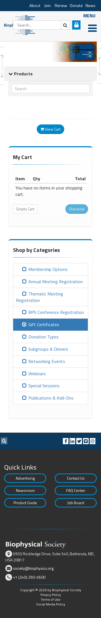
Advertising (25, 478)
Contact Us (76, 478)
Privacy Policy (50, 594)
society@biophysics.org (33, 568)
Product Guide (25, 503)
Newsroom (25, 490)
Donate (76, 6)
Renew (61, 6)
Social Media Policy (50, 604)
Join (47, 6)
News (90, 6)
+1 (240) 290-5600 (29, 577)
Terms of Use (50, 599)
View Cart (52, 129)
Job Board (75, 503)
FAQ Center (75, 490)
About (34, 6)
